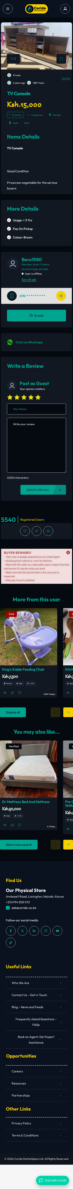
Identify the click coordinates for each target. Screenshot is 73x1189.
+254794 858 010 (18, 902)
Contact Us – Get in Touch (29, 995)
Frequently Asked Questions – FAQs (36, 1022)
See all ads (29, 279)
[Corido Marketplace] (36, 9)
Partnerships (21, 1095)
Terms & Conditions (25, 1135)
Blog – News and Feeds (27, 1007)
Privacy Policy (21, 1123)
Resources (19, 1083)
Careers (17, 1071)
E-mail (38, 315)
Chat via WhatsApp (29, 342)
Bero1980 (32, 259)
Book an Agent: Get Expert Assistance (36, 1039)
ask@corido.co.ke (24, 908)
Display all (13, 712)
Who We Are (20, 983)
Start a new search (19, 845)
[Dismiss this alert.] (68, 552)
